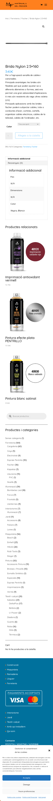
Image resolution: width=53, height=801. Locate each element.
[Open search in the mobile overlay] (26, 416)
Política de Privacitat (29, 797)
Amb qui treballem (16, 726)
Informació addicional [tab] (19, 158)
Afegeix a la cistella (29, 135)
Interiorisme (13, 712)
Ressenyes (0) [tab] (15, 163)
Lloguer (10, 678)
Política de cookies (14, 797)
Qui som (11, 731)
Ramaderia (12, 674)
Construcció (12, 665)
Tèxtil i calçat (13, 722)
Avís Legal (42, 797)
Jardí (9, 717)
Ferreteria (15, 18)
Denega (26, 784)
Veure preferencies (26, 791)
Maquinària (12, 669)
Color (9, 126)
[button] (49, 750)
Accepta (26, 778)
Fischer (24, 18)
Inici (7, 18)
